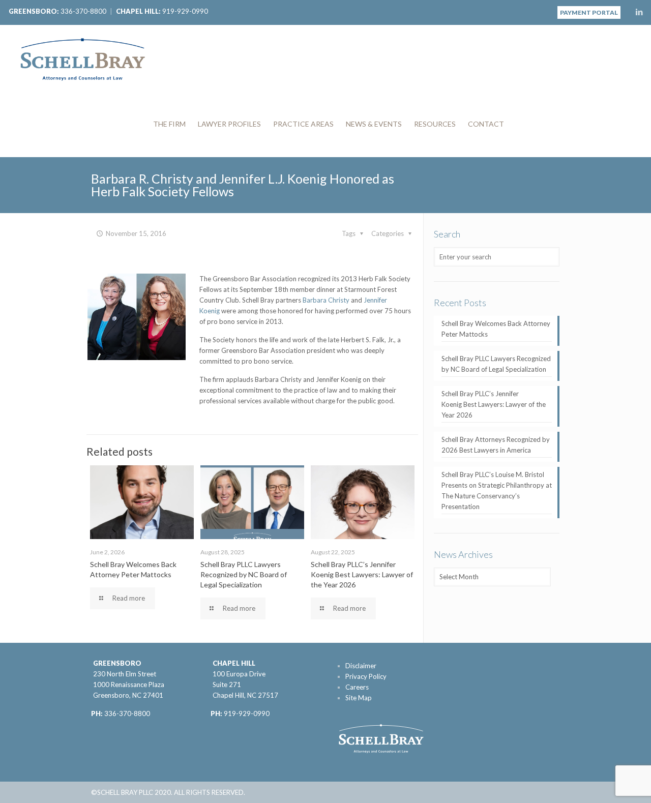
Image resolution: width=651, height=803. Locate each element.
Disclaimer (360, 666)
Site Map (358, 698)
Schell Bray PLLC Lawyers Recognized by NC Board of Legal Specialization (243, 574)
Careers (357, 687)
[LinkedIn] (639, 11)
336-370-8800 (83, 11)
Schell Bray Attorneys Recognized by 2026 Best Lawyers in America (495, 444)
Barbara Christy (326, 300)
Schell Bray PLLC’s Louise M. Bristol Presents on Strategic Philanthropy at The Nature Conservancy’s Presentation (496, 490)
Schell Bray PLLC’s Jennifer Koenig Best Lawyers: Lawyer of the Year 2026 (362, 574)
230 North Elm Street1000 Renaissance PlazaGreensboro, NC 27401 (128, 684)
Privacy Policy (366, 676)
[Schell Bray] (83, 58)
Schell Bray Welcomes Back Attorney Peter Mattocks (495, 328)
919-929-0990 (185, 11)
